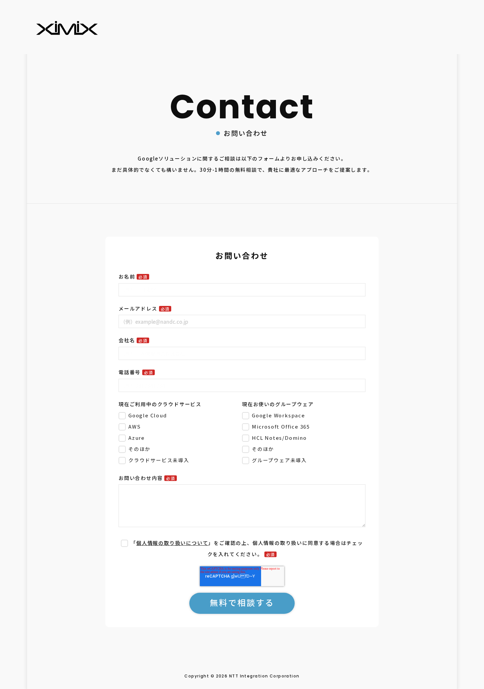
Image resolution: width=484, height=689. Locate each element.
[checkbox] (179, 437)
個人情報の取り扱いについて (172, 542)
